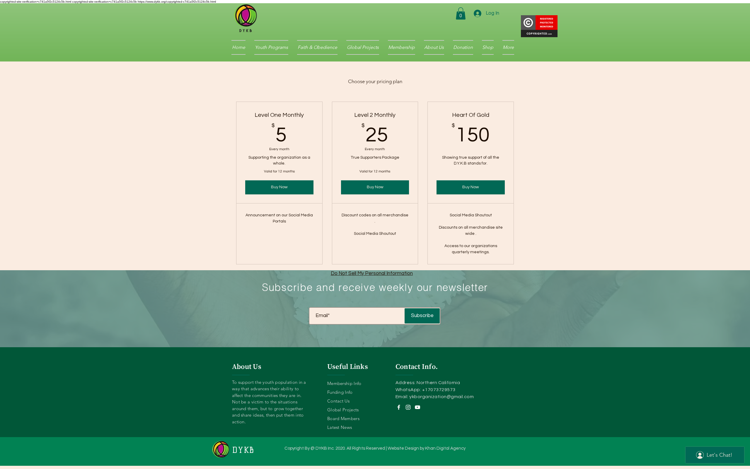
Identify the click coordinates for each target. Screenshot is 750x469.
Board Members (343, 418)
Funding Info (340, 392)
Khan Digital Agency (445, 448)
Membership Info (344, 383)
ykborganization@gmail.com (441, 396)
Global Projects (343, 409)
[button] (461, 13)
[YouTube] (417, 407)
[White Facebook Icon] (399, 407)
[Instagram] (408, 407)
